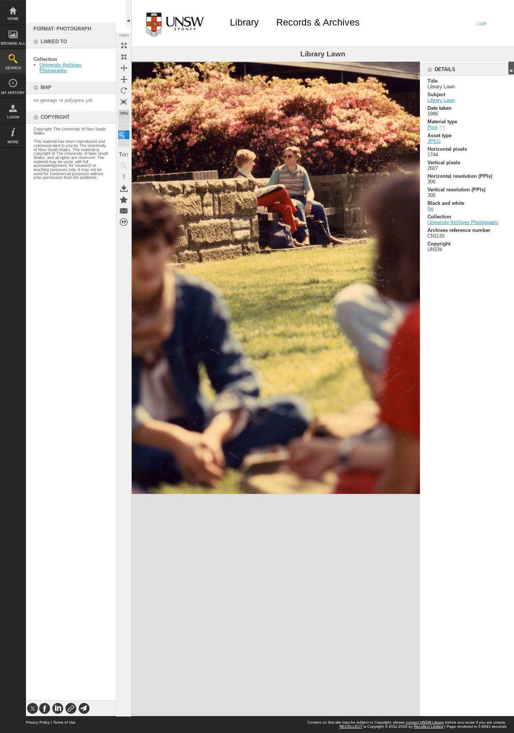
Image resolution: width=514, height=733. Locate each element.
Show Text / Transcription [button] (123, 154)
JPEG (434, 141)
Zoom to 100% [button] (123, 102)
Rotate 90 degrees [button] (123, 90)
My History (13, 93)
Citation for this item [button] (123, 222)
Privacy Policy (38, 722)
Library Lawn (441, 100)
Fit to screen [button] (123, 56)
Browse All (13, 43)
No (430, 209)
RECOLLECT (350, 726)
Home (13, 19)
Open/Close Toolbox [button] (128, 13)
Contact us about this (123, 211)
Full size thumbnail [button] (123, 45)
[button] (123, 134)
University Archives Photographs (61, 67)
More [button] (13, 142)
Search (13, 68)
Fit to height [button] (123, 79)
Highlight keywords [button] (123, 177)
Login (13, 117)
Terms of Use (64, 722)
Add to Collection (123, 199)
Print (432, 127)
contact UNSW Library (425, 722)
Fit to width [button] (123, 68)
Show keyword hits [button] (123, 165)
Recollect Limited (428, 726)
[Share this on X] (32, 708)
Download (123, 188)
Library (244, 22)
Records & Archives (318, 22)
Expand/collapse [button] (511, 68)
